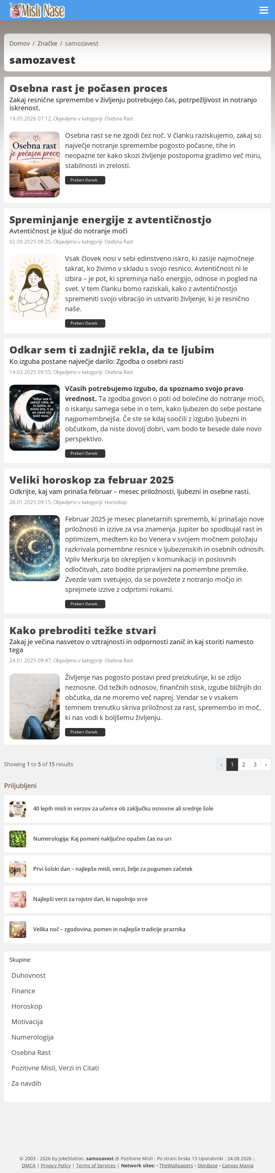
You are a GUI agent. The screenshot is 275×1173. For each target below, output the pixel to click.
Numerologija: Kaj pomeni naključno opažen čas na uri (102, 838)
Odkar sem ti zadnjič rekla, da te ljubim (111, 349)
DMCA (29, 1165)
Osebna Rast (119, 118)
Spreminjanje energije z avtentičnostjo (110, 219)
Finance (23, 990)
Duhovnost (28, 975)
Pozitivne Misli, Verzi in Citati (55, 1067)
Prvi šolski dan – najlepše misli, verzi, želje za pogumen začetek (112, 869)
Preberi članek (83, 180)
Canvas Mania (238, 1165)
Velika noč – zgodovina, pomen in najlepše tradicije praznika (109, 929)
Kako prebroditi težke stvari (82, 630)
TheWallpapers (176, 1165)
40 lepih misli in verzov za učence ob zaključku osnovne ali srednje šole (123, 808)
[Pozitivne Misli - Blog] (37, 9)
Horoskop (116, 502)
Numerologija (32, 1037)
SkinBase (208, 1165)
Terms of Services (96, 1165)
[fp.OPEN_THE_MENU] (264, 10)
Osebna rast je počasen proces (88, 88)
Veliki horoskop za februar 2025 (91, 480)
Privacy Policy (56, 1165)
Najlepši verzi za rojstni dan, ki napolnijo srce (90, 899)
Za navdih (26, 1083)
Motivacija (27, 1021)
